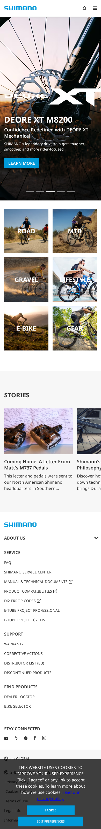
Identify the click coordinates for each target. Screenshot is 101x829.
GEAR (75, 328)
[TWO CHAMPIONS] (30, 192)
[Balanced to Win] (40, 192)
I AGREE (50, 810)
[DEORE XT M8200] (50, 192)
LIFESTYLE (75, 279)
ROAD (26, 231)
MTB (75, 231)
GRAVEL (26, 279)
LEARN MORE (21, 163)
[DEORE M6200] (61, 192)
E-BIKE (26, 328)
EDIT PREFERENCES (51, 821)
